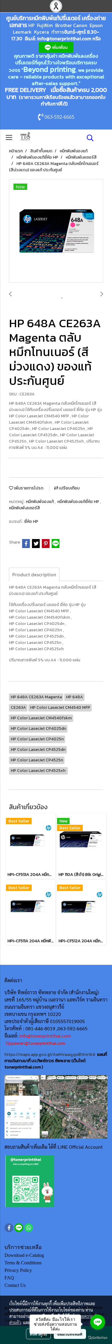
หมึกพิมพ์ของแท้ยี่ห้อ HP (78, 501)
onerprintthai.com (47, 1043)
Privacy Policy (18, 1270)
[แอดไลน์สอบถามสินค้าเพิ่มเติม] (29, 1181)
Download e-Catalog (24, 1255)
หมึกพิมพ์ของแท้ (40, 501)
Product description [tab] (34, 574)
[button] (88, 138)
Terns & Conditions (23, 1262)
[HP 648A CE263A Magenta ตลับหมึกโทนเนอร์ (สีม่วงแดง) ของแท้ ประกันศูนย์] (56, 231)
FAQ (9, 1277)
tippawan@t (18, 1043)
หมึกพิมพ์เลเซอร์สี (24, 508)
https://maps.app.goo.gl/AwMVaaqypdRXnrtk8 (49, 1054)
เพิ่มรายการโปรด (28, 488)
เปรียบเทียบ (69, 488)
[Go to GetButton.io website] (97, 1338)
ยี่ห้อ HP (31, 521)
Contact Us (15, 1285)
